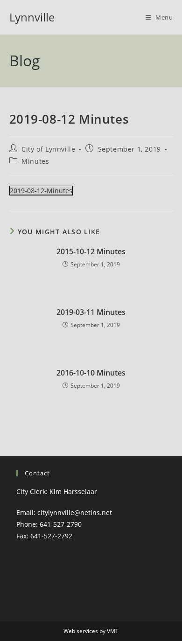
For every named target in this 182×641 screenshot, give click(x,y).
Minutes (35, 161)
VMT (113, 631)
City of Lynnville (48, 149)
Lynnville (32, 17)
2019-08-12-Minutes (41, 190)
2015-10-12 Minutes (91, 251)
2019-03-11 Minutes (91, 312)
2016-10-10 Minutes (91, 373)
